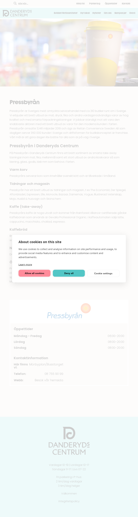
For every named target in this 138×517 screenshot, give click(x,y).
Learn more (25, 264)
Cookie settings (103, 273)
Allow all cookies (34, 273)
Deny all (69, 273)
